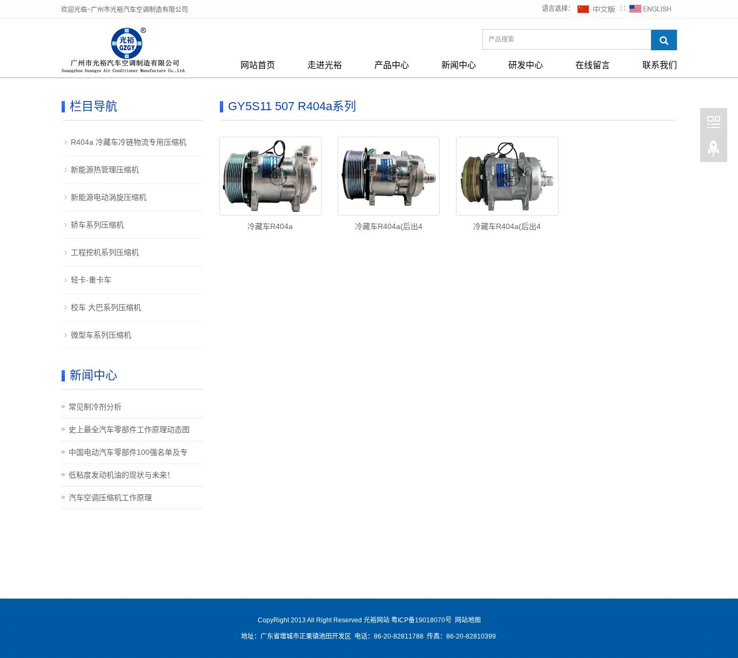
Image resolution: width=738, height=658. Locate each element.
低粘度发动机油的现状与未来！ (122, 475)
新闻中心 (458, 65)
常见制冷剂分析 (95, 406)
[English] (650, 8)
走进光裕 (324, 65)
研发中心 (525, 65)
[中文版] (597, 8)
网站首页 (257, 65)
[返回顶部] (713, 150)
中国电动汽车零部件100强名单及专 (128, 452)
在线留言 (592, 65)
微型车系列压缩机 (101, 335)
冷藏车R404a (270, 226)
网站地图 (468, 620)
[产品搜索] (664, 40)
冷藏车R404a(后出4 (388, 226)
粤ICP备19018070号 (421, 620)
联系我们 (659, 65)
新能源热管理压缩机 (105, 169)
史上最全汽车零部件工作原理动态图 (129, 429)
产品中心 (391, 65)
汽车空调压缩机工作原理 (110, 497)
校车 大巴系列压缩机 (106, 307)
